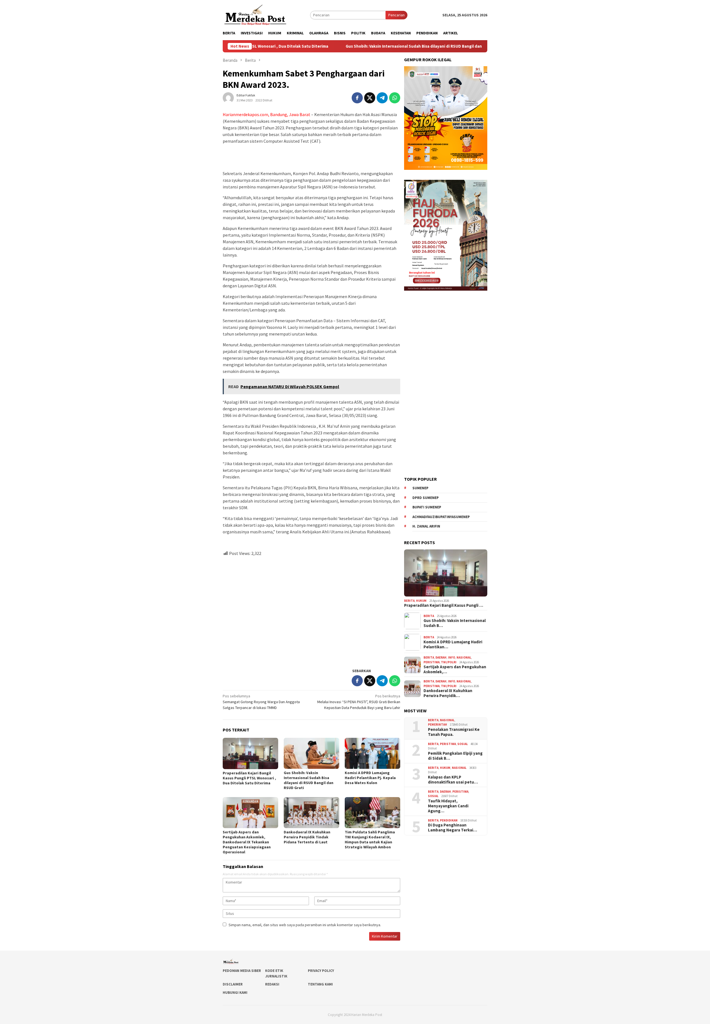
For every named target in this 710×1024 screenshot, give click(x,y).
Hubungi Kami (235, 992)
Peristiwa (432, 662)
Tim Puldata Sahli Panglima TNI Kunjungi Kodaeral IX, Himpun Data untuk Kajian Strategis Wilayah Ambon (370, 839)
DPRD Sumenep (425, 497)
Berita (409, 601)
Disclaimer (233, 984)
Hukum (421, 601)
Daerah (441, 657)
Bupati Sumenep (426, 507)
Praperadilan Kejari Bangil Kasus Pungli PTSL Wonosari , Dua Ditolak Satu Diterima (249, 777)
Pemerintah (437, 724)
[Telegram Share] (382, 97)
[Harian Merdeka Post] (255, 14)
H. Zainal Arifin (426, 526)
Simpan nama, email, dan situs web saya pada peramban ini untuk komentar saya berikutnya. (305, 924)
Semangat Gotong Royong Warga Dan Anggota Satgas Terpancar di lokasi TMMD (261, 701)
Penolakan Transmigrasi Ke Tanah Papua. (454, 732)
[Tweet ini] (369, 97)
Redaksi (272, 984)
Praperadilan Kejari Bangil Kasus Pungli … (443, 605)
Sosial (462, 744)
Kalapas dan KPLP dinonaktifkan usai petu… (453, 780)
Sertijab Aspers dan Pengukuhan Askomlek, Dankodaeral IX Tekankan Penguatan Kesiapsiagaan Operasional (247, 842)
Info (451, 657)
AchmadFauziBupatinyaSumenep (441, 516)
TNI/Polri (449, 662)
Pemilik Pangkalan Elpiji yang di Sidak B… (455, 756)
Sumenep (420, 488)
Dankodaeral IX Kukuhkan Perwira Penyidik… (448, 693)
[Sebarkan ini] (357, 97)
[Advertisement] (311, 610)
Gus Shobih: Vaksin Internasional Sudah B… (455, 623)
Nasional (464, 657)
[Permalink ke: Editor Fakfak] (228, 97)
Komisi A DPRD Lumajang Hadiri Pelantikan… (453, 644)
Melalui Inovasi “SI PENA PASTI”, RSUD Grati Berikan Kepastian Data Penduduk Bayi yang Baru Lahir (358, 701)
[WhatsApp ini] (394, 97)
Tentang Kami (320, 984)
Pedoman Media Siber (242, 970)
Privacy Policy (321, 970)
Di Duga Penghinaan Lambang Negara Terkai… (452, 828)
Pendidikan (449, 820)
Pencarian (396, 14)
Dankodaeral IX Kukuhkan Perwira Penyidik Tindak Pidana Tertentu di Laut (307, 837)
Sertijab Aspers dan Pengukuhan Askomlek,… (455, 669)
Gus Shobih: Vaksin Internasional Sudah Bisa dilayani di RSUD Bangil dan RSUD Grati (378, 46)
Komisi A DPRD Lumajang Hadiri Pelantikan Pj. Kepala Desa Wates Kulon (370, 777)
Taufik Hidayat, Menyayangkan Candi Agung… (448, 805)
